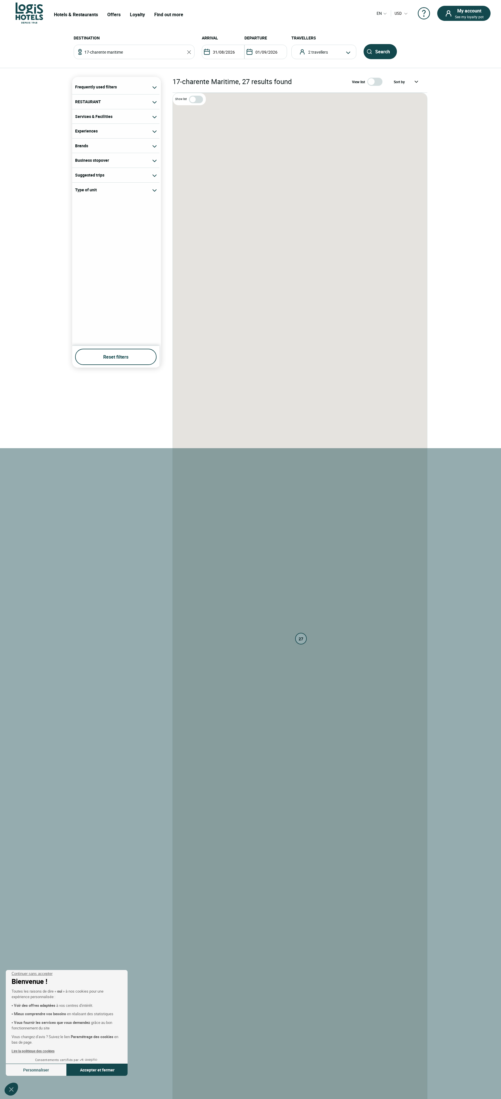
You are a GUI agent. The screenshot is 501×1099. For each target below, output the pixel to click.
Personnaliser (36, 1070)
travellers (303, 38)
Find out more (168, 14)
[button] (11, 1089)
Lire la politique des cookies (33, 1051)
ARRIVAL (210, 38)
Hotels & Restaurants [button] (76, 14)
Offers (114, 14)
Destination (87, 38)
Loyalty (137, 14)
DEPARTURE (255, 38)
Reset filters (115, 357)
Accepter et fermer (97, 1070)
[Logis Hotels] (29, 12)
